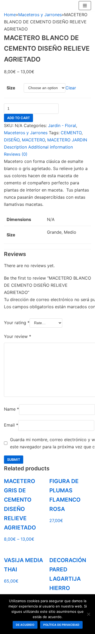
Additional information (50, 147)
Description (15, 147)
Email (11, 425)
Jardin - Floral (62, 125)
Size (11, 87)
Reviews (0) (15, 154)
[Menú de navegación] (85, 5)
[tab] (15, 147)
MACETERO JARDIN (67, 139)
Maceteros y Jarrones (40, 14)
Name (11, 409)
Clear (70, 87)
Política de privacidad (61, 625)
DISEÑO (12, 139)
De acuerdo (25, 625)
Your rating (17, 322)
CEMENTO (71, 132)
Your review (17, 336)
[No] (88, 614)
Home (10, 14)
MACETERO (33, 139)
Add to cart (18, 118)
